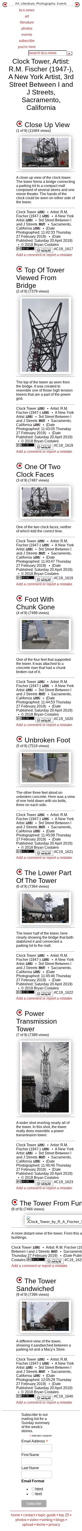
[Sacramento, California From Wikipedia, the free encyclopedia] (36, 228)
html (39, 1489)
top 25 (64, 1515)
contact (29, 1515)
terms (40, 1524)
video (34, 1520)
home (15, 1515)
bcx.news (26, 10)
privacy (54, 1524)
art (27, 16)
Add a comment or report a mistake (44, 255)
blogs (60, 1520)
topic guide (47, 1515)
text (38, 1494)
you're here (27, 47)
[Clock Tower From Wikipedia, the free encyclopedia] (41, 212)
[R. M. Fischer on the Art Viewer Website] (45, 216)
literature (27, 22)
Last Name (30, 1468)
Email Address (34, 1441)
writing (47, 1520)
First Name (30, 1455)
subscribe (27, 41)
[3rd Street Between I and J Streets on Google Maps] (41, 224)
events (26, 34)
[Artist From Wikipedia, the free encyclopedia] (29, 220)
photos (26, 28)
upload (27, 1524)
